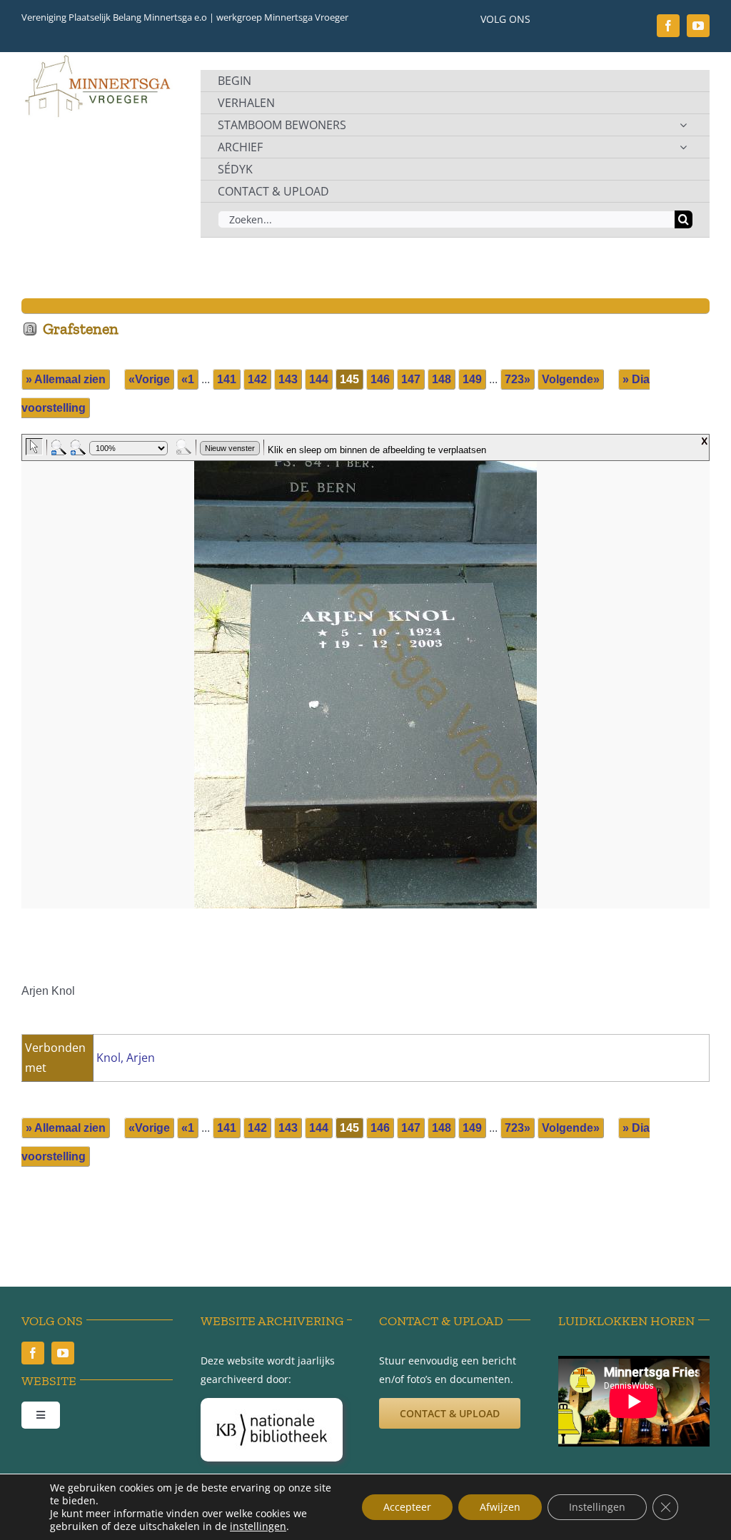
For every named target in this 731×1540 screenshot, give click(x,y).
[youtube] (698, 25)
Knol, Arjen (125, 1057)
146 (380, 379)
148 (441, 379)
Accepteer (407, 1507)
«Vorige (149, 379)
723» (517, 379)
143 (288, 379)
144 (318, 379)
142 (257, 379)
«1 (187, 379)
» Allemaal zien (66, 379)
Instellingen (597, 1507)
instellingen (258, 1526)
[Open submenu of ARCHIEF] (683, 147)
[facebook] (668, 25)
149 (472, 379)
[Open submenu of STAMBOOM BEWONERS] (683, 125)
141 (226, 379)
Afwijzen (500, 1507)
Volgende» (571, 379)
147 (410, 379)
